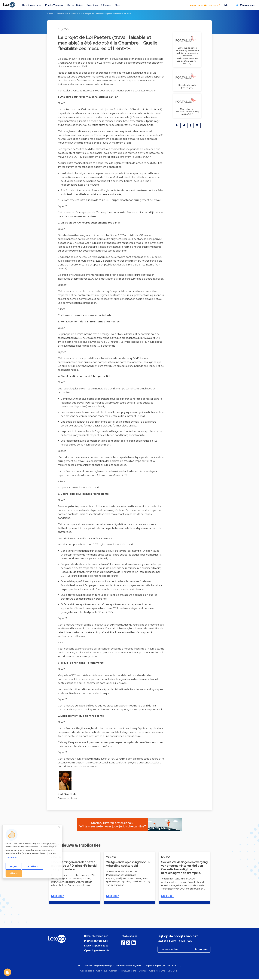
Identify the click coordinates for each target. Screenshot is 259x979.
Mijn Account (247, 5)
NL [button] (226, 5)
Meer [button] (118, 5)
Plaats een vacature (96, 940)
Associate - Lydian (68, 798)
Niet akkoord (32, 866)
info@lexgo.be (129, 936)
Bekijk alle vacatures (96, 936)
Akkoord (14, 873)
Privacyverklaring (128, 970)
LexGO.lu (172, 970)
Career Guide (75, 5)
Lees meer (11, 857)
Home (50, 13)
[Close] (59, 827)
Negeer (14, 866)
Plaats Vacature (54, 5)
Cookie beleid (87, 970)
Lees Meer (57, 895)
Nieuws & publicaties (96, 945)
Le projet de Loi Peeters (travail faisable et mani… (107, 13)
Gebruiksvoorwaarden (106, 970)
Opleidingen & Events (98, 5)
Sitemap (143, 970)
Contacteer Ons (157, 970)
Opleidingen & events (97, 950)
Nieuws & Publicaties (67, 13)
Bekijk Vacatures (32, 5)
